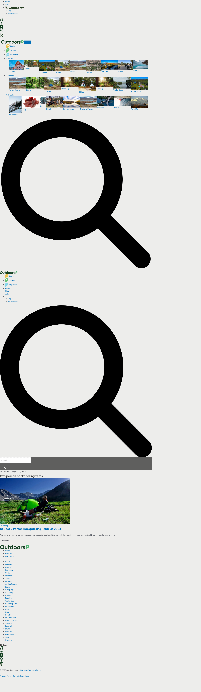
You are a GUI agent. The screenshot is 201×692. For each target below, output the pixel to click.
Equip (12, 46)
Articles (9, 58)
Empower (14, 54)
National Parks (86, 109)
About (7, 1)
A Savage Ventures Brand (30, 670)
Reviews (104, 71)
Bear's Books (13, 13)
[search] (15, 460)
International (68, 109)
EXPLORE (8, 553)
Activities (10, 75)
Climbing (65, 89)
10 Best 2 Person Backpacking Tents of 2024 (30, 528)
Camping (48, 91)
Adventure (13, 115)
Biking (28, 90)
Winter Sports (136, 91)
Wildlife (134, 109)
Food (24, 110)
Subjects (10, 95)
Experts (27, 69)
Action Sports (14, 90)
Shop (7, 291)
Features (43, 73)
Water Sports (118, 90)
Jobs (7, 4)
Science (100, 108)
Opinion (89, 73)
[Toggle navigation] (27, 42)
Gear (42, 106)
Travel (120, 71)
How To (58, 73)
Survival (117, 108)
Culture (12, 71)
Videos (136, 70)
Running (99, 89)
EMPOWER (9, 556)
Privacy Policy (6, 676)
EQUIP (7, 551)
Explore (13, 50)
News (72, 71)
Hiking (81, 92)
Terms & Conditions (21, 676)
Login (10, 11)
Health (49, 109)
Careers (8, 640)
